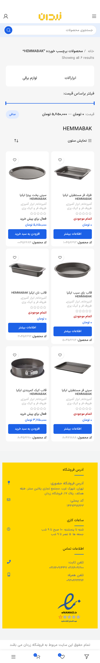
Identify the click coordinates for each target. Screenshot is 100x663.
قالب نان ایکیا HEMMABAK (29, 292)
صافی (12, 114)
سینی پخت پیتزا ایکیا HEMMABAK (33, 197)
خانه (90, 51)
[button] (27, 234)
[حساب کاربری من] (5, 16)
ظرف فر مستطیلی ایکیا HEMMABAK (77, 197)
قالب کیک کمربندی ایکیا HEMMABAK (31, 392)
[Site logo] (50, 16)
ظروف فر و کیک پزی (79, 208)
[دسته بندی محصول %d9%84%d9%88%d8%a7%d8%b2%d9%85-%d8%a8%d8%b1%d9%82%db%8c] (29, 76)
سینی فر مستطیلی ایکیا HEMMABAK (77, 392)
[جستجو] (8, 30)
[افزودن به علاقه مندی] (60, 160)
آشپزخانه (86, 204)
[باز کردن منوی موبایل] (94, 16)
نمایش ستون (77, 141)
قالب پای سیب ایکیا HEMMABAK (79, 294)
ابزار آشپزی (73, 204)
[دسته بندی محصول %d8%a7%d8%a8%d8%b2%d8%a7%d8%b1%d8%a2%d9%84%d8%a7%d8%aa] (70, 76)
